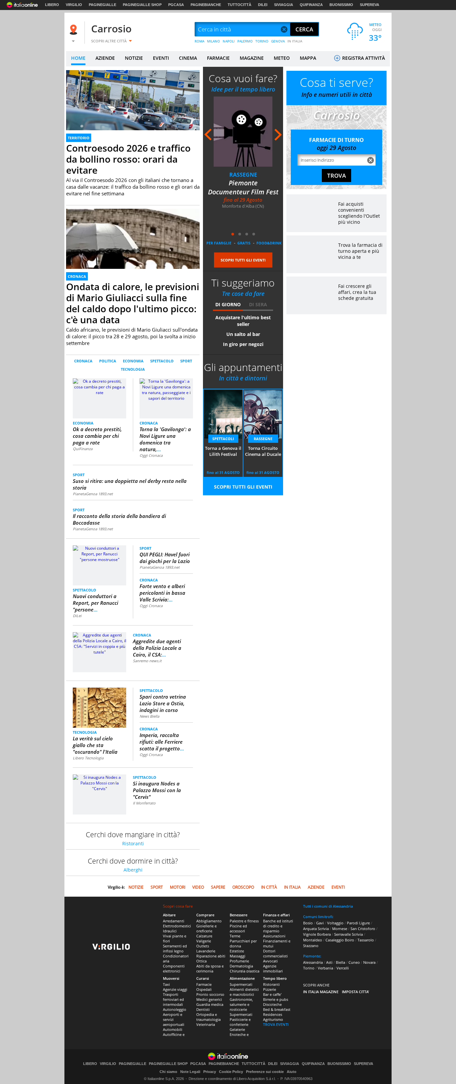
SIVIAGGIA (283, 5)
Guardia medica (209, 1004)
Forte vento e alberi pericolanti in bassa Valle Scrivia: (162, 593)
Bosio (308, 922)
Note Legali (190, 1072)
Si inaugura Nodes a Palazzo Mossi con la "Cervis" (157, 790)
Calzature (204, 935)
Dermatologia (241, 965)
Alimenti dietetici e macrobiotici (244, 992)
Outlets (202, 945)
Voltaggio (335, 922)
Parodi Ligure (358, 922)
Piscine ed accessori (238, 928)
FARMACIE (218, 58)
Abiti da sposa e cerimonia (210, 968)
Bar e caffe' (272, 994)
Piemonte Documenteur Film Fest (243, 187)
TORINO (261, 41)
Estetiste (237, 950)
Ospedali (204, 989)
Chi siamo (168, 1072)
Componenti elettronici (174, 968)
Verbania (325, 967)
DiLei (77, 615)
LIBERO (52, 5)
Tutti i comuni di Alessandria (328, 906)
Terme (235, 935)
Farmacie (204, 984)
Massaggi (237, 955)
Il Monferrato (144, 802)
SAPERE (218, 887)
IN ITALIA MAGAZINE (320, 991)
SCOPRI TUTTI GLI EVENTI (243, 259)
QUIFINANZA (311, 5)
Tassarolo (366, 939)
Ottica (201, 960)
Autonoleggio (174, 1009)
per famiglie (218, 242)
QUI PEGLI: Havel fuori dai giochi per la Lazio (165, 557)
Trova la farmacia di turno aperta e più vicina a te (360, 251)
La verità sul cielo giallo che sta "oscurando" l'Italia (95, 745)
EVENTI (161, 58)
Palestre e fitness (244, 920)
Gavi (320, 922)
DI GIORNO (228, 304)
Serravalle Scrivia (348, 934)
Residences (272, 1014)
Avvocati (270, 960)
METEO (282, 58)
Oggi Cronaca (151, 455)
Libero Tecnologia (88, 757)
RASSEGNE (243, 174)
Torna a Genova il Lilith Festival (223, 451)
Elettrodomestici (177, 925)
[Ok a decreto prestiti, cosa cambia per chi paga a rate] (100, 398)
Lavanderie (205, 950)
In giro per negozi (243, 344)
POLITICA (107, 360)
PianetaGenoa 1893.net (93, 493)
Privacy (209, 1072)
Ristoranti (133, 843)
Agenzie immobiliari (273, 968)
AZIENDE (105, 58)
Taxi (166, 984)
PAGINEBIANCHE (206, 5)
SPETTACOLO (162, 360)
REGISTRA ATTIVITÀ (363, 58)
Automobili (172, 1029)
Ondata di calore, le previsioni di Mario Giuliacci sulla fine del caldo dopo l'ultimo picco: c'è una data (132, 303)
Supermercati (241, 984)
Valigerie (203, 940)
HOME (78, 58)
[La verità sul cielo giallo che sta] (99, 707)
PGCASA (176, 5)
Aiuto (291, 1072)
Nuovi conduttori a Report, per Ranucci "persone (95, 603)
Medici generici (209, 999)
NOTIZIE (134, 58)
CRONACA (77, 276)
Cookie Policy (231, 1072)
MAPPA (308, 58)
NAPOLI (229, 41)
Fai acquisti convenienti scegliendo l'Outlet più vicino (359, 213)
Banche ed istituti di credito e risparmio (278, 925)
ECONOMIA (133, 360)
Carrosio (111, 28)
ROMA (199, 41)
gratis (243, 242)
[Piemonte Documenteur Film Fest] (243, 131)
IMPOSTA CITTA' (355, 991)
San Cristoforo (363, 928)
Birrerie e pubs (275, 999)
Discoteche (272, 1004)
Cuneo (354, 962)
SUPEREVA (369, 5)
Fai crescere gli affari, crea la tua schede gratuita (357, 292)
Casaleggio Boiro (339, 939)
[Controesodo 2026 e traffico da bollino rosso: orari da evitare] (133, 108)
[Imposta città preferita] (74, 29)
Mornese (339, 928)
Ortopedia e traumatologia (208, 1017)
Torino (308, 967)
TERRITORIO (78, 137)
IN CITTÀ (269, 887)
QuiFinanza (82, 448)
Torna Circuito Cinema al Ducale (263, 451)
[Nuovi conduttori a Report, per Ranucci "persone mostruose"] (99, 553)
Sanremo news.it (147, 660)
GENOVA (278, 41)
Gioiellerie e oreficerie (206, 928)
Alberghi (133, 870)
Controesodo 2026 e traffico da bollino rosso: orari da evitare (128, 159)
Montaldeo (312, 939)
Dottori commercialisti (275, 953)
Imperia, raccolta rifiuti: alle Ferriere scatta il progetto (162, 742)
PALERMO (245, 41)
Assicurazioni (274, 935)
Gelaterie (237, 1029)
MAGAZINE (252, 58)
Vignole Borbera (317, 934)
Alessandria (313, 962)
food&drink (268, 242)
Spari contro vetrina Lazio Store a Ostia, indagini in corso (163, 703)
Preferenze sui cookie (265, 1072)
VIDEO (198, 887)
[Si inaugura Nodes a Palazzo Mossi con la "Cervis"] (99, 782)
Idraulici (170, 930)
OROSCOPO (243, 887)
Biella (340, 962)
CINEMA (188, 58)
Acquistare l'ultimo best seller (243, 320)
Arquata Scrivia (316, 928)
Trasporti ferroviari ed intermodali (173, 999)
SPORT (186, 360)
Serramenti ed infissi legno (175, 948)
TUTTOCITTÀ (239, 5)
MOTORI (177, 887)
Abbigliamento (209, 920)
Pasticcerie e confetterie (240, 1022)
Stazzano (310, 945)
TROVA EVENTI (275, 1024)
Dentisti (203, 1009)
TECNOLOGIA (133, 369)
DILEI (262, 5)
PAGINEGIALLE (102, 5)
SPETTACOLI (223, 438)
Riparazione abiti (210, 955)
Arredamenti (173, 920)
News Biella (149, 716)
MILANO (213, 41)
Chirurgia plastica (244, 970)
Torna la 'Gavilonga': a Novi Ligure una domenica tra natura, (165, 439)
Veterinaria (205, 1024)
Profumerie (239, 960)
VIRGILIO (74, 5)
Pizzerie (269, 989)
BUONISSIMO (341, 5)
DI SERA (258, 304)
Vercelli (342, 967)
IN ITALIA (294, 41)
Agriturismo (273, 1019)
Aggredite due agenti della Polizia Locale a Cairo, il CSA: (157, 648)
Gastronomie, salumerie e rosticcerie (241, 1004)
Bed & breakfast (276, 1009)
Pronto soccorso (210, 994)
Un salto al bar (243, 334)
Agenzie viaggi (175, 989)
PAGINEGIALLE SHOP (142, 5)
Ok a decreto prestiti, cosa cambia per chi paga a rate (97, 436)
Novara (369, 962)
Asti (329, 962)
